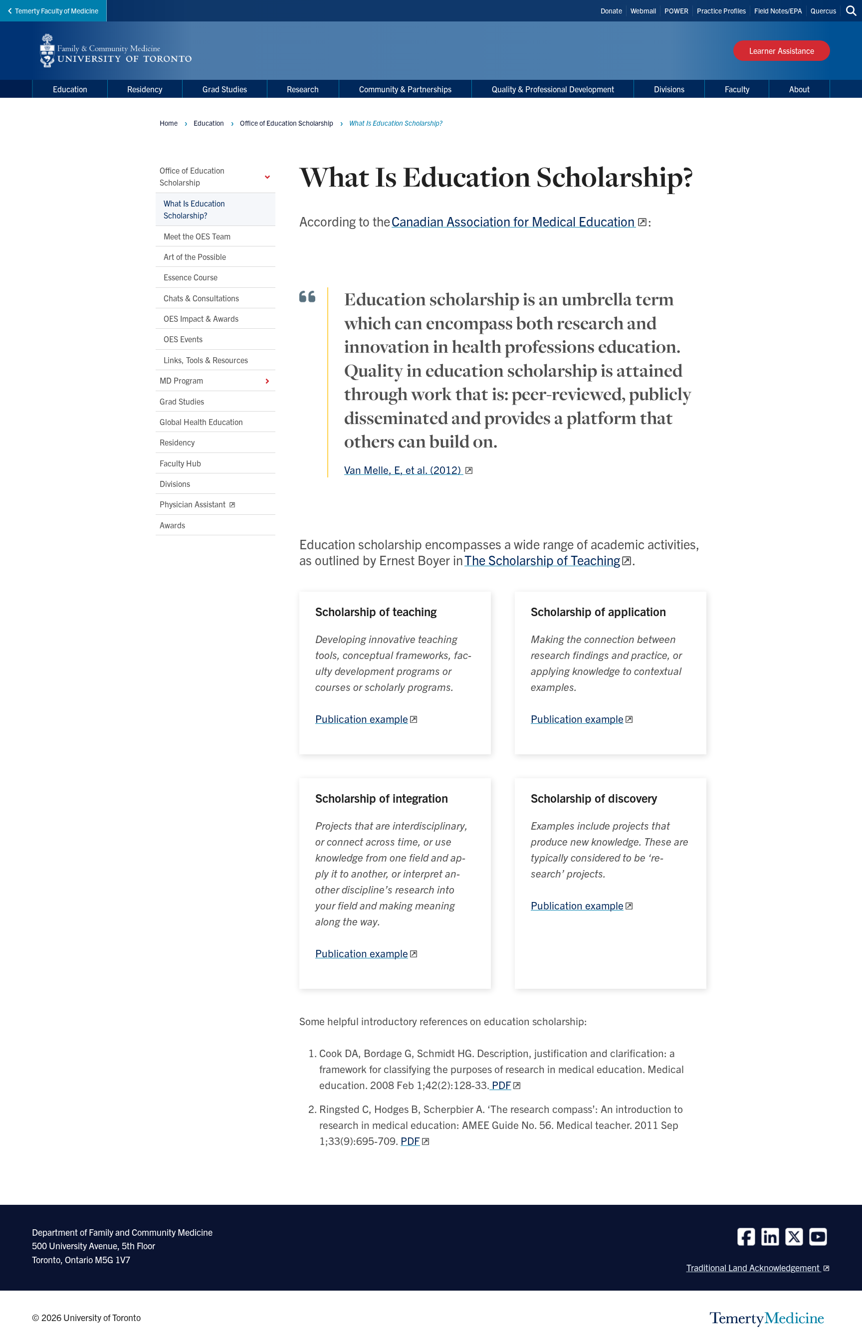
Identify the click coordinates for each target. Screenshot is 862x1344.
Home (169, 122)
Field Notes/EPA (778, 10)
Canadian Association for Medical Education (514, 221)
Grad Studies (182, 401)
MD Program (181, 381)
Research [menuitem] (303, 89)
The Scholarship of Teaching (542, 559)
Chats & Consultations (201, 298)
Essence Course (190, 277)
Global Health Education (201, 422)
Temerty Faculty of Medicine (56, 10)
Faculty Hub (180, 463)
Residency (177, 443)
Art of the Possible (195, 256)
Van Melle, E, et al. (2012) (403, 469)
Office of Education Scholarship (192, 176)
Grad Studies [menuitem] (225, 89)
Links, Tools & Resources (206, 360)
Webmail (643, 10)
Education (209, 122)
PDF (500, 1084)
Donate (611, 10)
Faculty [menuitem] (737, 89)
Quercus (823, 10)
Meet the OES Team (197, 236)
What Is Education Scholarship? (194, 209)
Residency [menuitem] (144, 89)
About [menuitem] (799, 89)
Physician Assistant (193, 504)
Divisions (175, 483)
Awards (172, 525)
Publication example (361, 718)
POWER (676, 10)
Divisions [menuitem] (669, 89)
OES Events (183, 339)
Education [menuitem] (70, 89)
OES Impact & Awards (201, 318)
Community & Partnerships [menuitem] (405, 89)
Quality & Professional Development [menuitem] (553, 89)
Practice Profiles (721, 10)
